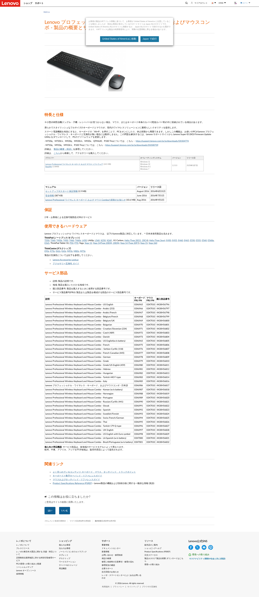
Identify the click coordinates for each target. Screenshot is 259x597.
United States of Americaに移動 (119, 39)
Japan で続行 (150, 39)
